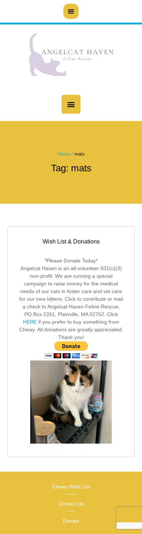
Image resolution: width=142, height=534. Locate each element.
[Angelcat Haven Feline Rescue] (71, 56)
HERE (30, 322)
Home (64, 154)
